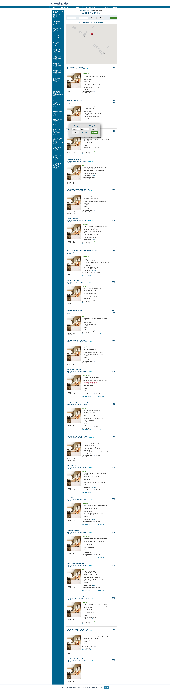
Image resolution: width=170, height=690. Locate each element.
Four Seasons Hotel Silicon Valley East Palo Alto (82, 250)
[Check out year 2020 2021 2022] (81, 20)
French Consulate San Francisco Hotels (57, 164)
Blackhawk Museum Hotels (58, 158)
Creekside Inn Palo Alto (74, 369)
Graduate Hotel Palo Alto (74, 100)
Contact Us (115, 7)
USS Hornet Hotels (56, 136)
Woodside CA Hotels (56, 26)
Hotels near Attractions (90, 7)
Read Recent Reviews (86, 93)
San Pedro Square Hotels (57, 111)
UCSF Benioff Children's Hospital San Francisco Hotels (57, 139)
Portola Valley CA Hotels (57, 28)
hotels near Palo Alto (96, 22)
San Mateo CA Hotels (57, 51)
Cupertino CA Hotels (56, 42)
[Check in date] (71, 18)
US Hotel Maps (85, 10)
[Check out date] (83, 18)
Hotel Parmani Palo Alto (74, 310)
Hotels (81, 10)
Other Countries (76, 7)
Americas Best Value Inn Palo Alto (77, 629)
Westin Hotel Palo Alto (74, 159)
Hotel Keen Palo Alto (73, 281)
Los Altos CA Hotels (56, 21)
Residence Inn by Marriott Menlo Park (78, 597)
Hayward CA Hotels (56, 54)
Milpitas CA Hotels (56, 49)
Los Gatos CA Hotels (57, 60)
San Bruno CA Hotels (57, 70)
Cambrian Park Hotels (57, 117)
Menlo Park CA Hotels (57, 14)
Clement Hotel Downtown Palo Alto (78, 189)
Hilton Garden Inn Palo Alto (75, 563)
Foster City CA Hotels (57, 44)
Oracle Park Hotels (56, 145)
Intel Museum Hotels (56, 102)
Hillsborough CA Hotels (57, 56)
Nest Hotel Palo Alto (73, 465)
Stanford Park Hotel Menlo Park (77, 436)
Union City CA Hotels (57, 47)
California (91, 10)
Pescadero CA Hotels (57, 65)
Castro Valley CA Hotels (57, 67)
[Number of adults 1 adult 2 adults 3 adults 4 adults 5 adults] (101, 17)
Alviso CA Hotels (56, 37)
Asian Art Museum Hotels (57, 161)
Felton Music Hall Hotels (57, 147)
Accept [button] (106, 687)
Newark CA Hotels (56, 35)
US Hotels (54, 7)
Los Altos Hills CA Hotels (57, 19)
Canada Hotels (64, 7)
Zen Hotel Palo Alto (73, 530)
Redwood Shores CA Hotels (58, 33)
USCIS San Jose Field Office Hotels (57, 105)
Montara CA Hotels (56, 78)
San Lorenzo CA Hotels (57, 58)
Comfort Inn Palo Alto (73, 498)
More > (94, 118)
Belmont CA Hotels (56, 40)
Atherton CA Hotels (56, 16)
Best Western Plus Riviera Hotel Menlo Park (80, 403)
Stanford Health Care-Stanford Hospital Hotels (57, 88)
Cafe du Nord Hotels (56, 149)
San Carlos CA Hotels (57, 30)
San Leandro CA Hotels (57, 72)
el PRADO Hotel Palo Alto (75, 67)
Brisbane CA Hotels (56, 80)
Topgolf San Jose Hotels (57, 100)
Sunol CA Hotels (56, 63)
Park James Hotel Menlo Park (76, 659)
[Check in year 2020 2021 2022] (69, 20)
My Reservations (104, 7)
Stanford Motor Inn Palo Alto (76, 340)
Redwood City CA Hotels (57, 23)
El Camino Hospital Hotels (58, 94)
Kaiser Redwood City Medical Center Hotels (57, 92)
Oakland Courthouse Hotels (58, 142)
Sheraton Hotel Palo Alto (74, 218)
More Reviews (101, 94)
